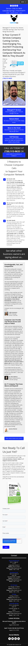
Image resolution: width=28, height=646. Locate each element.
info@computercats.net (15, 568)
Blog (21, 13)
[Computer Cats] (14, 19)
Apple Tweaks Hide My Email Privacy (14, 628)
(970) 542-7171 (16, 588)
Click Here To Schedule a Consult (14, 154)
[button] (23, 2)
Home (7, 13)
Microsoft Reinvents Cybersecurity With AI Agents (14, 622)
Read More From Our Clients (14, 438)
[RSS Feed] (17, 5)
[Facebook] (11, 5)
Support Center (14, 13)
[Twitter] (13, 5)
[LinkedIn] (15, 5)
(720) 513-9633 (7, 78)
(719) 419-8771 (16, 578)
